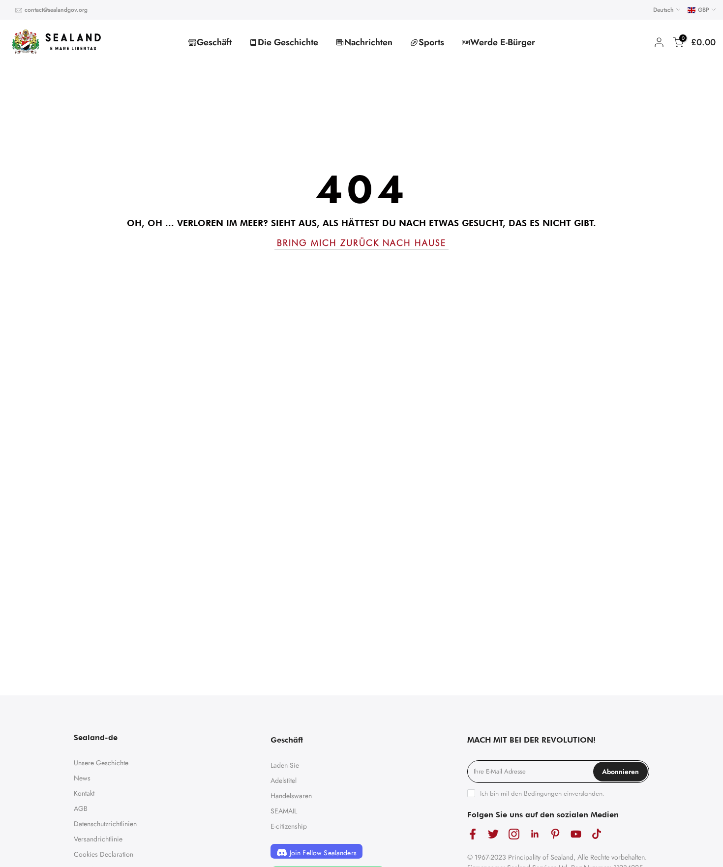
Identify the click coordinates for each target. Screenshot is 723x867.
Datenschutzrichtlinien (105, 824)
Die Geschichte (288, 42)
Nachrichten (368, 42)
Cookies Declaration (103, 854)
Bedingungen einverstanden (563, 793)
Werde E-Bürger (502, 42)
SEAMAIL (284, 811)
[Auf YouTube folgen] (576, 833)
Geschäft (214, 42)
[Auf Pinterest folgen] (555, 833)
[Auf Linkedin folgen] (534, 833)
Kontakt (84, 793)
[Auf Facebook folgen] (472, 833)
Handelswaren (291, 796)
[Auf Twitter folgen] (493, 833)
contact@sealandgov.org (56, 9)
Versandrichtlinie (98, 839)
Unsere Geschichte (101, 763)
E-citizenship (289, 826)
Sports (431, 42)
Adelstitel (284, 780)
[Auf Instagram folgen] (514, 833)
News (82, 778)
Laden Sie (285, 765)
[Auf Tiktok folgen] (596, 833)
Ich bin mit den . (542, 793)
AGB (81, 808)
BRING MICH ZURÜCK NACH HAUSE (361, 243)
